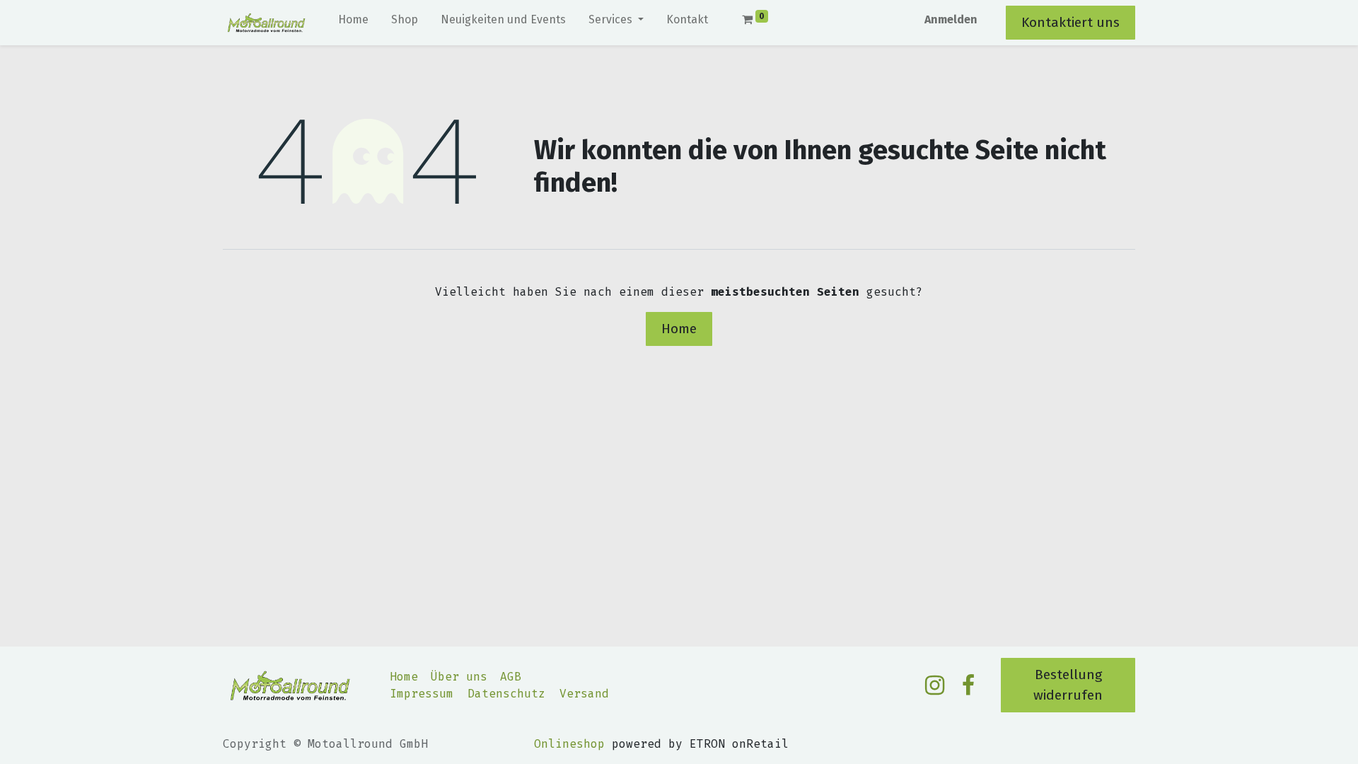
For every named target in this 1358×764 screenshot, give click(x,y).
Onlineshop (569, 743)
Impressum (421, 693)
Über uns (459, 676)
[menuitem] (353, 22)
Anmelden (950, 19)
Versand (584, 693)
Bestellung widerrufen (1068, 684)
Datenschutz (506, 693)
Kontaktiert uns (1070, 22)
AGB (510, 676)
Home (679, 328)
